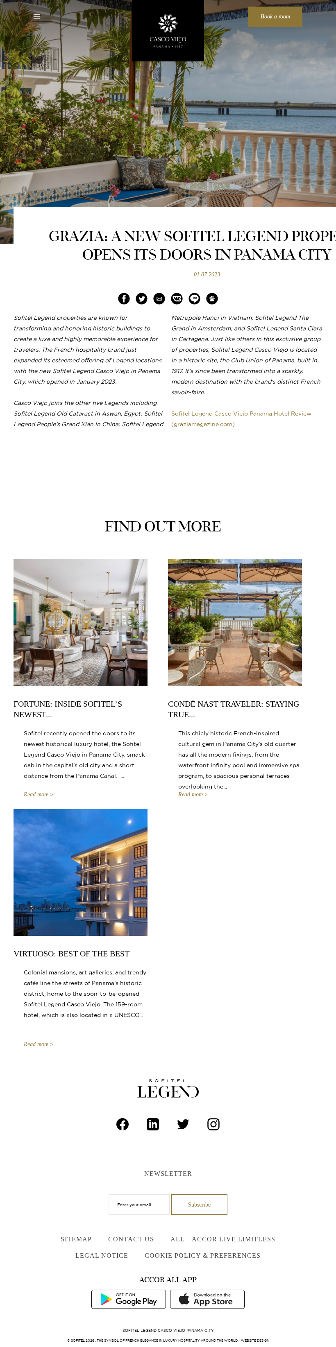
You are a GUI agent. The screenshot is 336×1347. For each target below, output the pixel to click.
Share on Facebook (124, 298)
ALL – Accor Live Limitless (222, 1239)
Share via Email (159, 298)
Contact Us (131, 1239)
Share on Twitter (141, 298)
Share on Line (194, 298)
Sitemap (76, 1239)
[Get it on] (129, 1298)
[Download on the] (207, 1298)
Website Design (255, 1340)
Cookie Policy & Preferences (203, 1255)
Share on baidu (212, 298)
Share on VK (177, 298)
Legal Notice (101, 1255)
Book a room (275, 17)
